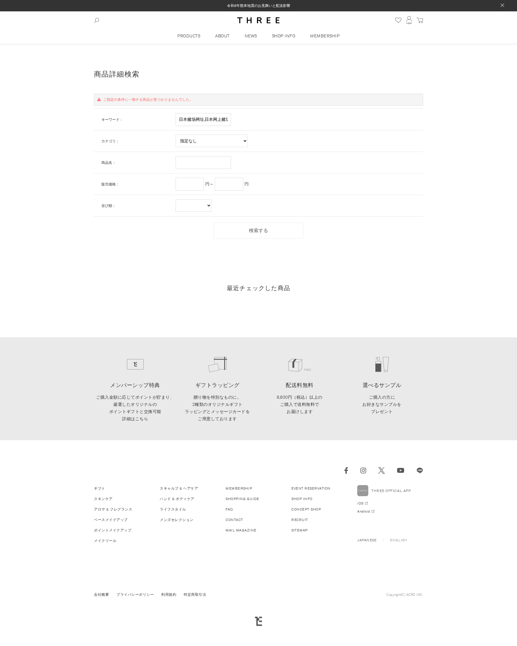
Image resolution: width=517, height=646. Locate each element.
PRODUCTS (188, 36)
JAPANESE (366, 540)
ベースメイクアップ (111, 519)
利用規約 (168, 594)
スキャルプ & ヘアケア (179, 488)
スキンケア (103, 498)
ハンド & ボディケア (177, 498)
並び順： (108, 205)
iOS (360, 503)
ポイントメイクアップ (112, 530)
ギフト (99, 488)
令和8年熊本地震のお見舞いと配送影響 (258, 5)
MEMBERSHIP (325, 36)
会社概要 (101, 594)
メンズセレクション (177, 519)
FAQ (229, 509)
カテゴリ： (110, 141)
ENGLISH (398, 540)
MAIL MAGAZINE (241, 530)
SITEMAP (299, 530)
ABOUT (222, 36)
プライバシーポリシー (135, 594)
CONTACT (234, 519)
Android (363, 511)
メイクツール (105, 540)
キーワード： (112, 119)
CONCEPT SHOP (306, 509)
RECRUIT (299, 519)
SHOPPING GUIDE (242, 498)
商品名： (108, 162)
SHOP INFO (284, 36)
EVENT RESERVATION (311, 488)
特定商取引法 (195, 594)
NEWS (251, 36)
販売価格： (110, 184)
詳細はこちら (135, 418)
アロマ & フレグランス (113, 509)
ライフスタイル (173, 509)
